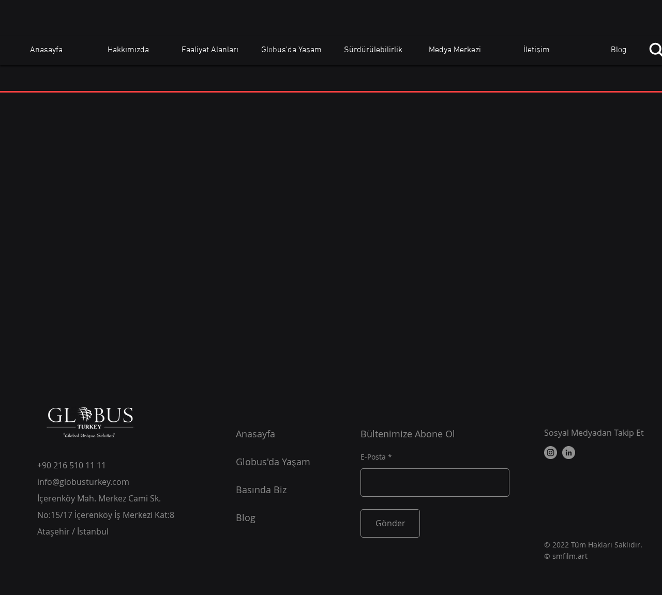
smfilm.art (570, 556)
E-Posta (373, 457)
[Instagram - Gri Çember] (550, 452)
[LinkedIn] (568, 452)
